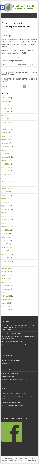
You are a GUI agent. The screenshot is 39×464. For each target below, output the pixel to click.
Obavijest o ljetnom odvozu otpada (12, 341)
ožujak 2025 (6, 143)
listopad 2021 (6, 261)
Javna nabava (6, 363)
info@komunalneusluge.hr (13, 402)
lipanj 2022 (5, 233)
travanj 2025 (6, 140)
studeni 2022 (6, 216)
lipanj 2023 (5, 192)
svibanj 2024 (6, 167)
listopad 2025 (6, 122)
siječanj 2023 (6, 209)
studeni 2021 (6, 258)
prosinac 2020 (6, 282)
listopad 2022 (6, 219)
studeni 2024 (6, 153)
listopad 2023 (6, 181)
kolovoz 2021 (6, 268)
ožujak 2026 (6, 108)
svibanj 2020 (6, 306)
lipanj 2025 (5, 133)
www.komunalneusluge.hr (16, 405)
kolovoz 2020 (6, 296)
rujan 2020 (5, 292)
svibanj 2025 (6, 136)
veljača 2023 (6, 206)
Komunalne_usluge (10, 65)
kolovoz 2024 (6, 160)
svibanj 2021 (6, 275)
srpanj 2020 (6, 299)
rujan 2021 (5, 265)
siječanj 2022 (6, 251)
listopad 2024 (6, 157)
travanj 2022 (6, 240)
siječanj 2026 (6, 112)
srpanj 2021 (6, 272)
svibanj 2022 (6, 237)
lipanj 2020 (5, 303)
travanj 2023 (6, 199)
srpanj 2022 (6, 230)
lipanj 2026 (5, 101)
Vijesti (33, 65)
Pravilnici (4, 367)
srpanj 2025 (6, 129)
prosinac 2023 (6, 178)
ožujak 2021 (6, 279)
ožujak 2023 (6, 202)
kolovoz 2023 (6, 188)
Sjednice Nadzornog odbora (10, 373)
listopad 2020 (6, 289)
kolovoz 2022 (6, 226)
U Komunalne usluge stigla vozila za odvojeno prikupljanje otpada (19, 73)
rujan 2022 (5, 223)
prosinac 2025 (6, 115)
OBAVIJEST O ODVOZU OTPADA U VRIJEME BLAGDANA (19, 80)
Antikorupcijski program (9, 376)
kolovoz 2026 (6, 98)
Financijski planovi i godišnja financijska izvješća (16, 379)
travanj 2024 (6, 171)
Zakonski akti (6, 370)
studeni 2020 (6, 285)
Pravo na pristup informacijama (11, 360)
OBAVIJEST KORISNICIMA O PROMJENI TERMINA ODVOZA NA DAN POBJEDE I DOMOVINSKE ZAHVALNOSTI (18, 328)
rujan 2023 (5, 185)
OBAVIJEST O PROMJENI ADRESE (13, 333)
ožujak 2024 (6, 174)
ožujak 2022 (6, 244)
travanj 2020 (6, 310)
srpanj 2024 (6, 164)
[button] (2, 7)
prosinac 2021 (6, 254)
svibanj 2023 (6, 195)
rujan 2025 (5, 126)
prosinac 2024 (6, 150)
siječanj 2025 (6, 146)
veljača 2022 (6, 247)
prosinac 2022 (6, 212)
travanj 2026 (6, 105)
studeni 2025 (6, 119)
